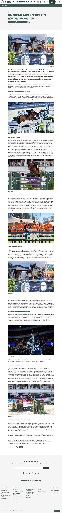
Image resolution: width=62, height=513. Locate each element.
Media (39, 487)
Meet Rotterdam (4, 502)
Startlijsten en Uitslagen (18, 491)
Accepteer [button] (57, 510)
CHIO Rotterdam (6, 1)
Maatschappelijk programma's (54, 488)
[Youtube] (38, 473)
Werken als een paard (55, 490)
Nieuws (39, 489)
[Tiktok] (27, 473)
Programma (16, 487)
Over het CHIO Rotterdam (4, 488)
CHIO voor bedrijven (30, 487)
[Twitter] (29, 473)
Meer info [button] (22, 510)
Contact (3, 503)
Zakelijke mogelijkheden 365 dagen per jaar (30, 493)
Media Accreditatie (42, 491)
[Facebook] (23, 473)
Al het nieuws (5, 5)
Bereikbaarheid (4, 490)
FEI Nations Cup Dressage (18, 496)
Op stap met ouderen (54, 492)
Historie (2, 500)
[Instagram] (32, 473)
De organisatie (4, 498)
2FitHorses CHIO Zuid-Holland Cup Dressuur (17, 501)
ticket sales (52, 2)
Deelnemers (15, 489)
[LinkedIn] (42, 1)
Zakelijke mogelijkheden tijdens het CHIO (30, 490)
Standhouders (28, 497)
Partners (27, 495)
